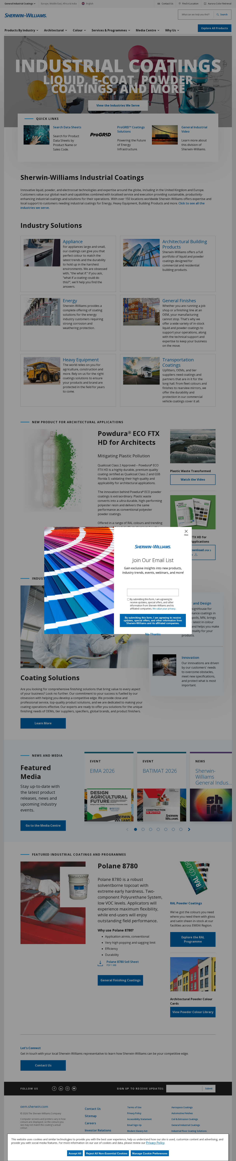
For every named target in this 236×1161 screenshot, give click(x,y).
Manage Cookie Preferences (149, 1153)
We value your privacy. (164, 608)
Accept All (75, 1153)
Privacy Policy (155, 1143)
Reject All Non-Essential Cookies (106, 1153)
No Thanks (153, 634)
